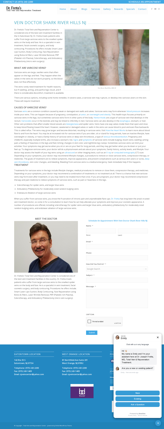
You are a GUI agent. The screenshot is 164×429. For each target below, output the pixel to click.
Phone (88, 253)
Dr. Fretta (115, 198)
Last (120, 235)
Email (89, 241)
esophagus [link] (125, 121)
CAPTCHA (90, 314)
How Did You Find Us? (96, 264)
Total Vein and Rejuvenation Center (34, 425)
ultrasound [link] (70, 152)
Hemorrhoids (100, 117)
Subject (90, 275)
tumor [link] (83, 114)
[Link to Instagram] (159, 9)
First (88, 235)
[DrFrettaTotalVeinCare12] (24, 9)
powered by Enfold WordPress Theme (59, 425)
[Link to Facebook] (152, 9)
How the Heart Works (115, 130)
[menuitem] (144, 1)
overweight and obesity (100, 114)
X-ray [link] (108, 152)
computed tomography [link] (124, 152)
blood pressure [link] (133, 111)
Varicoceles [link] (26, 121)
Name (89, 226)
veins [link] (24, 111)
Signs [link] (75, 140)
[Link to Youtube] (155, 9)
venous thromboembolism (115, 136)
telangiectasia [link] (72, 124)
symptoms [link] (87, 140)
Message (91, 286)
